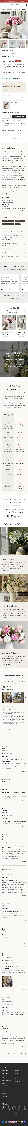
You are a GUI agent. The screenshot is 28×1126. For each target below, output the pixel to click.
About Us (4, 1093)
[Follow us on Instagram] (8, 1108)
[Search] (5, 5)
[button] (7, 697)
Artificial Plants (5, 1077)
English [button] (21, 725)
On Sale (18, 224)
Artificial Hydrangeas (6, 1080)
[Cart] (25, 5)
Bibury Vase (5, 193)
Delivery (17, 1073)
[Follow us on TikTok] (24, 1108)
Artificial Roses (5, 1083)
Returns (17, 1076)
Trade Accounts (5, 1099)
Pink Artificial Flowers (8, 224)
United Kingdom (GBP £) (13, 1113)
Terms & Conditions (19, 1084)
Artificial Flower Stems (8, 220)
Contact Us (18, 1070)
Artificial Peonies (20, 220)
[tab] (22, 742)
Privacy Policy (18, 1081)
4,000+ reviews (14, 53)
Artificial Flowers (5, 50)
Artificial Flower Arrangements (5, 1074)
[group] (14, 687)
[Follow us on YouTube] (19, 1108)
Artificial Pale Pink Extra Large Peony (7, 333)
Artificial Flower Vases (7, 1086)
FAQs (16, 1078)
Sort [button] (3, 737)
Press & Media (5, 1096)
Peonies (11, 50)
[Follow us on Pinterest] (14, 1108)
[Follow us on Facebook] (3, 1108)
